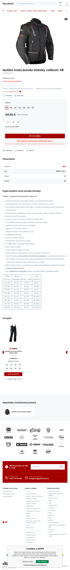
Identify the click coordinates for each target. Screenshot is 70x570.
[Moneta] (48, 444)
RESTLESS (51, 529)
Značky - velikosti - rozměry (34, 496)
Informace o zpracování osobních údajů (33, 522)
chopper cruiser (12, 11)
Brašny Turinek (52, 498)
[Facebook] (3, 522)
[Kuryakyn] (8, 444)
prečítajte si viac (14, 91)
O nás (28, 491)
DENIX (50, 500)
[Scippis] (21, 451)
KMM (49, 513)
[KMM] (61, 437)
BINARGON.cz (63, 566)
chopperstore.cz (31, 537)
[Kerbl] (48, 437)
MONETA (50, 520)
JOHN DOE (51, 508)
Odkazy (28, 516)
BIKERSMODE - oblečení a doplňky (55, 494)
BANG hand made (53, 491)
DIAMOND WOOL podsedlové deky (56, 526)
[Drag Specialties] (61, 430)
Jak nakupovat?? (31, 494)
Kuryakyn (51, 515)
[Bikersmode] (35, 430)
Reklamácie (29, 506)
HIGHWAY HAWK (53, 505)
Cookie (28, 525)
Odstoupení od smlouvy (33, 511)
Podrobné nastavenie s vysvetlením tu (35, 565)
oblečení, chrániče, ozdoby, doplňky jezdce (33, 11)
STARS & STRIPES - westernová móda (57, 535)
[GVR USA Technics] (21, 437)
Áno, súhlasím (42, 561)
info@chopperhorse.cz (39, 478)
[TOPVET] (48, 451)
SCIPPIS (50, 532)
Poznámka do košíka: (12, 127)
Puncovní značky (31, 518)
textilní (60, 11)
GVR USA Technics (53, 523)
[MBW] (35, 444)
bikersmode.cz (30, 532)
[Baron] (21, 430)
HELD (49, 503)
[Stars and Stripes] (35, 451)
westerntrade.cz (31, 540)
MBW (64, 166)
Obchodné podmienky (33, 501)
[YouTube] (6, 522)
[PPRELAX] (61, 444)
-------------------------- (35, 530)
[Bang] (8, 430)
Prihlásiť (61, 467)
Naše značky (30, 527)
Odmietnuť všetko (27, 561)
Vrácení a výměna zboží (33, 508)
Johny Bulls (51, 510)
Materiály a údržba (31, 499)
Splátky (28, 513)
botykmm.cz (30, 542)
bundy (52, 11)
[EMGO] (8, 437)
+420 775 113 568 (15, 478)
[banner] (8, 3)
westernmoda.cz (31, 535)
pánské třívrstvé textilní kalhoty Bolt (13, 352)
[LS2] (21, 444)
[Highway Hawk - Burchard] (35, 437)
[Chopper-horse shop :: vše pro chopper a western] (3, 10)
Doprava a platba (31, 504)
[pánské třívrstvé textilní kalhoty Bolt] (13, 334)
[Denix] (48, 430)
